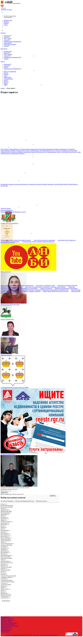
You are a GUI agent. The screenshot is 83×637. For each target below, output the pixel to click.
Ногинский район (6, 556)
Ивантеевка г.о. (5, 524)
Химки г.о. (4, 587)
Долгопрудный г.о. (6, 513)
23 (9, 37)
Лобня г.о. (3, 542)
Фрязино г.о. (4, 586)
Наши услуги (18, 149)
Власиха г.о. (4, 504)
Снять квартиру (5, 631)
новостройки (7, 43)
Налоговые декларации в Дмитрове (67, 285)
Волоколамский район (7, 505)
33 (8, 46)
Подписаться (4, 492)
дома (5, 67)
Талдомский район (6, 584)
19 (7, 67)
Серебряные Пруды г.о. (7, 577)
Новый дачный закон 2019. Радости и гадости (55, 291)
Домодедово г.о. (5, 514)
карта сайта (36, 635)
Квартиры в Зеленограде (7, 620)
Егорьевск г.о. (4, 517)
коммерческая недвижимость (12, 41)
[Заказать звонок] (2, 13)
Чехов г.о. (3, 590)
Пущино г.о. (4, 568)
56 (20, 57)
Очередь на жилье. (6, 208)
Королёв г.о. (4, 532)
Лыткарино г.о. (5, 548)
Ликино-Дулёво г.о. (6, 540)
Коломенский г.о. (5, 530)
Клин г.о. (3, 529)
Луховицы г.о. (4, 546)
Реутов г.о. (3, 571)
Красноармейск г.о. (6, 535)
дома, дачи (7, 38)
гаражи (6, 46)
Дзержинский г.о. (5, 510)
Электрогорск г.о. (5, 596)
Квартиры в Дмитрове (7, 618)
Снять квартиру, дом (6, 628)
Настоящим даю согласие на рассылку (13, 494)
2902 (11, 54)
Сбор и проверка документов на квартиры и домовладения (17, 285)
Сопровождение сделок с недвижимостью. (28, 150)
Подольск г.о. (4, 564)
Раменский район (5, 570)
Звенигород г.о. (5, 523)
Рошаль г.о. (4, 573)
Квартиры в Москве (6, 621)
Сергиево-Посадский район (8, 576)
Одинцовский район (6, 558)
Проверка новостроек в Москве (9, 240)
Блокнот (6, 23)
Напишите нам (8, 20)
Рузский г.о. (4, 574)
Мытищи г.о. (4, 554)
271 (10, 53)
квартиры (6, 35)
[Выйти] (4, 26)
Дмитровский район (6, 511)
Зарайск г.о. (4, 520)
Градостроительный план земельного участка (13, 212)
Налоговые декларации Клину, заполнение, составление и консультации (45, 287)
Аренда (3, 61)
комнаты (6, 37)
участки (6, 40)
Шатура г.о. (4, 592)
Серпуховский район (6, 580)
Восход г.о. (4, 508)
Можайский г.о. (5, 551)
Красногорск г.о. (5, 536)
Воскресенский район (7, 507)
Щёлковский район (6, 595)
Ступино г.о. (4, 583)
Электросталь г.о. (5, 598)
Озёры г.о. (3, 559)
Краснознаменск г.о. (6, 537)
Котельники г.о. (5, 533)
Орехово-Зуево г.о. (6, 561)
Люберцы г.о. (4, 549)
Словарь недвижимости (60, 149)
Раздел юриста (5, 149)
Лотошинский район (6, 545)
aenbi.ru (3, 88)
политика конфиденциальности (49, 635)
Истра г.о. (3, 526)
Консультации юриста (28, 149)
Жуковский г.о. (5, 518)
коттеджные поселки (9, 44)
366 (10, 35)
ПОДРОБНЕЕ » (6, 601)
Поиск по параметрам (10, 71)
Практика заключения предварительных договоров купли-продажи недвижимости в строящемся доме (40, 290)
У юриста (11, 149)
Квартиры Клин (5, 617)
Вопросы (6, 21)
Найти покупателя (6, 627)
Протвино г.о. (4, 565)
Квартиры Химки (5, 630)
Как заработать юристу (24, 240)
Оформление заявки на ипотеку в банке (12, 287)
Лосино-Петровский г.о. (7, 543)
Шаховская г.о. (5, 593)
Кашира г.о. (4, 527)
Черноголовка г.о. (5, 589)
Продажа (3, 33)
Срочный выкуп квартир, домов (10, 626)
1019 (9, 56)
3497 (10, 51)
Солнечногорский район (7, 581)
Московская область (41, 501)
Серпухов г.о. (4, 578)
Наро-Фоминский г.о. (7, 555)
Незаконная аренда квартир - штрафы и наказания (27, 291)
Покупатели (4, 48)
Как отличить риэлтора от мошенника (44, 240)
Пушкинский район (6, 567)
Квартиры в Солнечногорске (9, 623)
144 (10, 64)
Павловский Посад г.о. (7, 562)
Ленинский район (6, 539)
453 (9, 40)
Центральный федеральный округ (24, 501)
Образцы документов (46, 288)
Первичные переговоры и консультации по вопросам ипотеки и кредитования (38, 287)
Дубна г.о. (3, 515)
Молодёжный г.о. (5, 552)
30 (20, 41)
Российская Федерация (7, 501)
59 (20, 68)
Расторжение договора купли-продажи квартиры (14, 184)
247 (11, 38)
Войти (6, 25)
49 (9, 65)
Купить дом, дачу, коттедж (8, 624)
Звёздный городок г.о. (7, 521)
